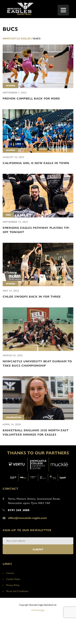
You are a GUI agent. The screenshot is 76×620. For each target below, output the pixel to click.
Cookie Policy (13, 579)
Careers (10, 573)
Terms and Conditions (17, 591)
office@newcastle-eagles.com (27, 518)
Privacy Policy (13, 585)
